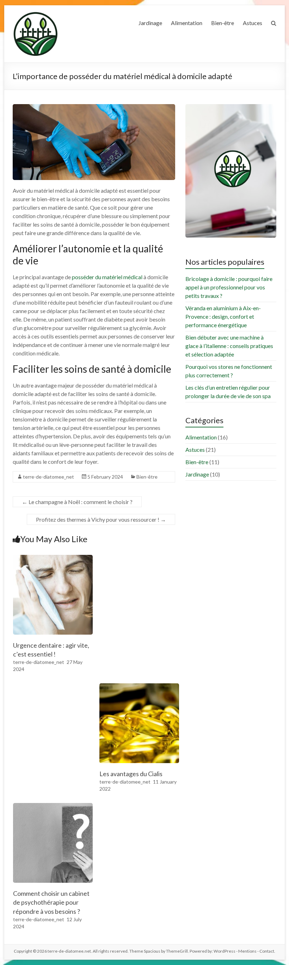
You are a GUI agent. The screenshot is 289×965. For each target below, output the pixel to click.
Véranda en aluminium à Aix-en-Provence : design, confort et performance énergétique (223, 316)
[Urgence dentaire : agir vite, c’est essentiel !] (53, 558)
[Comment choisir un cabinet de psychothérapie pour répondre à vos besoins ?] (53, 806)
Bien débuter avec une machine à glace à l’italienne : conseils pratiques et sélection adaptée (229, 346)
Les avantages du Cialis (130, 774)
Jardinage (150, 22)
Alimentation (186, 22)
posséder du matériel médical (107, 277)
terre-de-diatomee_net (48, 477)
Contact (266, 951)
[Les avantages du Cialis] (139, 686)
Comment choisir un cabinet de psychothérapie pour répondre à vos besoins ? (51, 902)
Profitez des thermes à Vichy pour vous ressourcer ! (101, 519)
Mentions (247, 951)
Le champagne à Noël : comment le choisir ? (77, 501)
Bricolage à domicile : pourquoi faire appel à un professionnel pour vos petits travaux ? (228, 287)
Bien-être (222, 22)
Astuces (252, 22)
